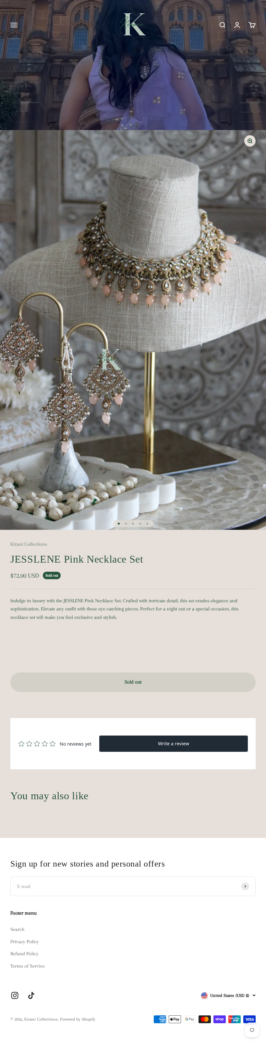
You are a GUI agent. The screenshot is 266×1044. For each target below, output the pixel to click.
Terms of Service (27, 966)
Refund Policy (24, 954)
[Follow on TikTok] (31, 995)
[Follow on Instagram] (14, 995)
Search (17, 929)
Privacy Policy (24, 942)
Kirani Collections (28, 544)
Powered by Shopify (77, 1019)
